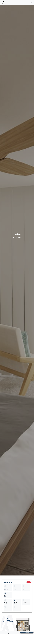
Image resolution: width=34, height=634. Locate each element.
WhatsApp (27, 632)
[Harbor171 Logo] (4, 2)
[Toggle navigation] (31, 2)
